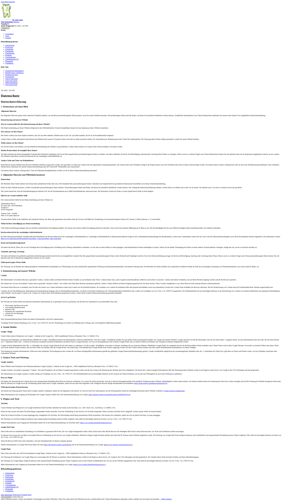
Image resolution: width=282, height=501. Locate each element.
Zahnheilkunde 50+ (12, 59)
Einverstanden (6, 497)
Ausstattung (9, 34)
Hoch (30, 495)
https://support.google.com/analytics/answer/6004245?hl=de (109, 395)
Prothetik (8, 55)
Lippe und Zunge (11, 81)
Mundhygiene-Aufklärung (14, 73)
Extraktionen (9, 77)
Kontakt (8, 38)
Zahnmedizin (9, 45)
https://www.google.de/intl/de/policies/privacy (96, 423)
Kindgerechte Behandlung (14, 71)
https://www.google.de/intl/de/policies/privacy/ (89, 464)
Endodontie (9, 49)
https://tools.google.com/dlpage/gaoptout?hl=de (150, 383)
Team (7, 36)
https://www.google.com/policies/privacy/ (118, 445)
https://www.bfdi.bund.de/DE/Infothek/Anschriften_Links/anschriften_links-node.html (31, 239)
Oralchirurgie (10, 53)
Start (2, 495)
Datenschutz (17, 495)
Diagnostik (9, 61)
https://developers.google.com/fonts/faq (57, 445)
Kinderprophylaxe (11, 75)
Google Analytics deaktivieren (174, 391)
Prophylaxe (9, 47)
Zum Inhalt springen (8, 2)
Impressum (8, 495)
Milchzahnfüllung (11, 83)
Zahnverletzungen (11, 79)
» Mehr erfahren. (166, 499)
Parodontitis (9, 51)
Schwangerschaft (11, 85)
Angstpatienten (10, 57)
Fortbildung (9, 63)
